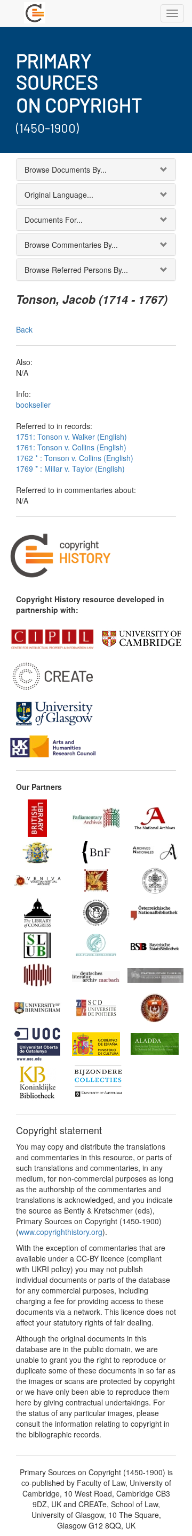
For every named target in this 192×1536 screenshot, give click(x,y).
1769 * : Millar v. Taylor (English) (70, 468)
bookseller (33, 404)
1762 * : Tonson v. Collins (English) (74, 457)
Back (24, 329)
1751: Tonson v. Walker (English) (71, 436)
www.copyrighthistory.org (60, 1231)
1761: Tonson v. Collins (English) (71, 447)
